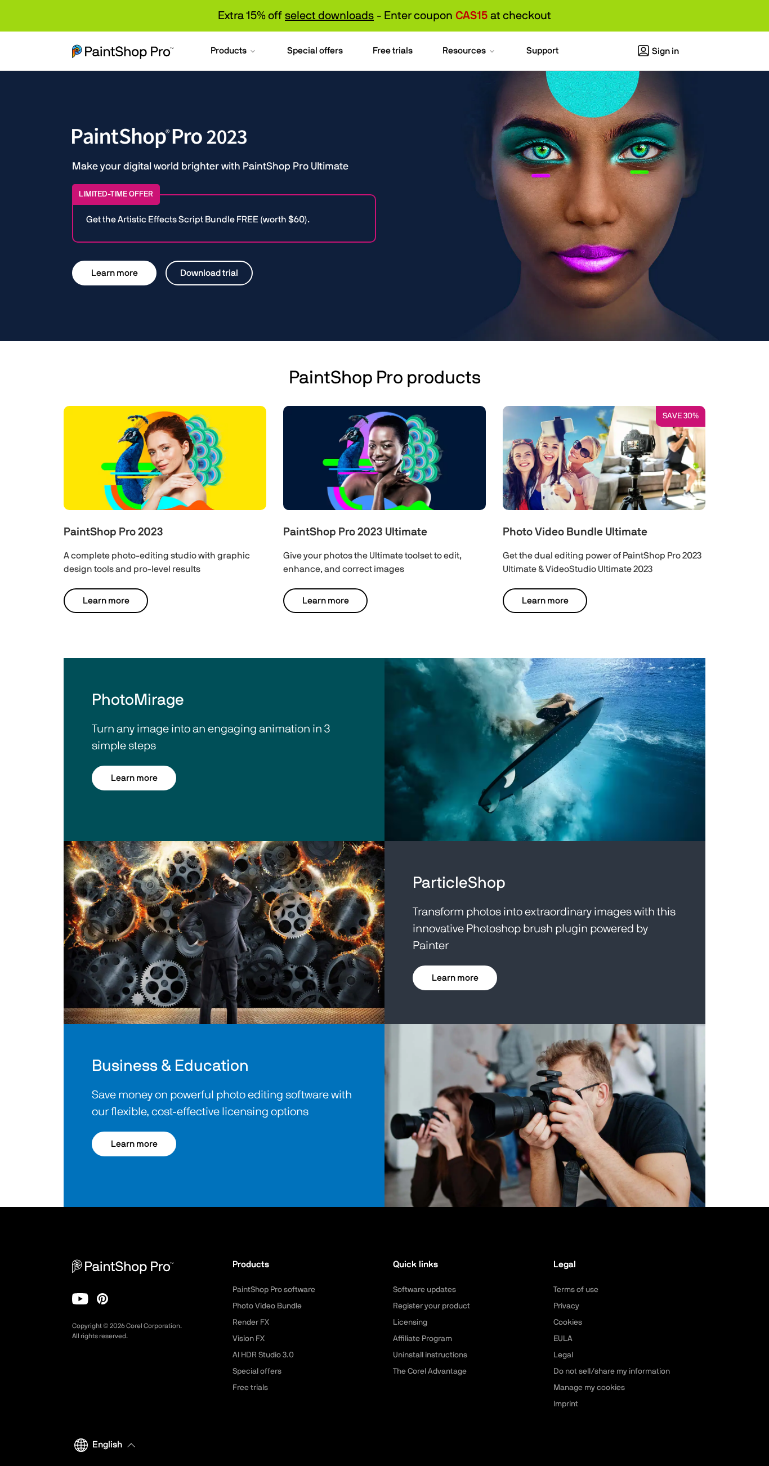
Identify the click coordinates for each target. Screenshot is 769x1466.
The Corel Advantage (430, 1371)
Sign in (665, 51)
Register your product (431, 1306)
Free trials (250, 1388)
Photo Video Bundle (267, 1306)
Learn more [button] (114, 273)
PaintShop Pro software (274, 1290)
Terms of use (575, 1290)
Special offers (257, 1371)
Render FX (251, 1322)
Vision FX (249, 1339)
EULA (563, 1339)
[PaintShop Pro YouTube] (80, 1298)
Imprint (565, 1404)
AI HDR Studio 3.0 (263, 1355)
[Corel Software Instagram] (102, 1298)
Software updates (424, 1290)
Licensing (410, 1322)
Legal (563, 1355)
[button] (233, 52)
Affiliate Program (422, 1339)
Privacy (566, 1306)
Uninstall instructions (430, 1355)
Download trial (209, 273)
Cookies (567, 1322)
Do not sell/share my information (611, 1371)
